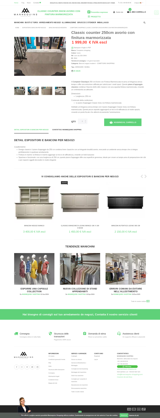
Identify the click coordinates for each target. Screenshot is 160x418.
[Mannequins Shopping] (25, 12)
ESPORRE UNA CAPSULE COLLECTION (34, 290)
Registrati (97, 356)
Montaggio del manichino (78, 372)
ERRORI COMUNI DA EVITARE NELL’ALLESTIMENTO (125, 290)
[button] (127, 366)
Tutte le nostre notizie (138, 301)
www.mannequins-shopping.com (126, 369)
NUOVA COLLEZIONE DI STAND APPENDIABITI (80, 290)
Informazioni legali (53, 376)
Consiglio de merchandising (79, 369)
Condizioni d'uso (53, 380)
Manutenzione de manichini (79, 385)
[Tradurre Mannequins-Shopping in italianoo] (140, 3)
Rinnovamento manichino (79, 388)
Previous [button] (17, 91)
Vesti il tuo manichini (77, 375)
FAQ (49, 363)
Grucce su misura (76, 359)
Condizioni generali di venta (56, 359)
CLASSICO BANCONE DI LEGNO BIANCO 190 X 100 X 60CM (80, 227)
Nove (29, 3)
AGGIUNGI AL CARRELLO (125, 122)
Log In (96, 359)
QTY (73, 121)
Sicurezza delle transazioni (56, 369)
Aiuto (49, 366)
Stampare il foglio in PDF (82, 47)
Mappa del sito (52, 383)
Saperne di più (134, 415)
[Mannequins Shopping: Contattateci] (130, 374)
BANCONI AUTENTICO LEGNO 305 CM (125, 225)
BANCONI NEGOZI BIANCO (34, 225)
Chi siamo (51, 356)
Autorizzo (124, 415)
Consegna (51, 373)
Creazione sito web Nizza (124, 377)
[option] (24, 90)
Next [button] (63, 91)
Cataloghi (74, 356)
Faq (23, 3)
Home (16, 3)
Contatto (36, 3)
